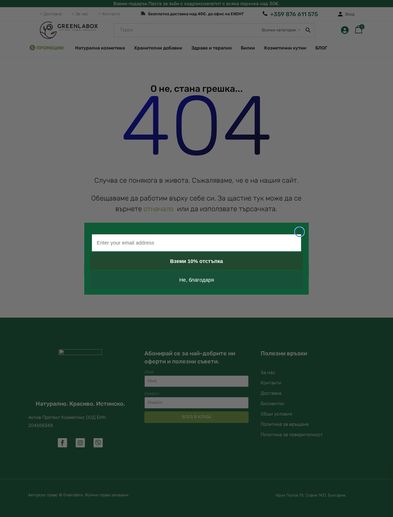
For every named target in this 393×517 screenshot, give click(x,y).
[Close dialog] (299, 231)
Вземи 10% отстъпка (196, 261)
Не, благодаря (196, 280)
